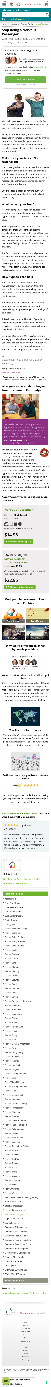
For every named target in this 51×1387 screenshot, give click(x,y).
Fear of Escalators (13, 1014)
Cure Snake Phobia (13, 911)
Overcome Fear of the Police (18, 1244)
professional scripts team (24, 666)
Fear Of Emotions (13, 1010)
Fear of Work (11, 1193)
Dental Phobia (11, 920)
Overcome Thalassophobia (17, 1248)
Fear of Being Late (13, 933)
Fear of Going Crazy (14, 1052)
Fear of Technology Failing (17, 1146)
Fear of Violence (12, 1176)
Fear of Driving (11, 997)
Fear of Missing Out (14, 1095)
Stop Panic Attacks (13, 1261)
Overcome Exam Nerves (16, 1231)
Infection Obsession (14, 1206)
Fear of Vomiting (12, 1180)
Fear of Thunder (12, 1163)
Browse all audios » (14, 1280)
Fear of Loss (10, 1078)
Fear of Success (12, 1142)
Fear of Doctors (12, 988)
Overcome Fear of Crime (16, 1236)
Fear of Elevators (13, 1005)
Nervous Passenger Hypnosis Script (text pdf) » (24, 1293)
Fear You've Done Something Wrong (21, 1197)
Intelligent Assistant (17, 19)
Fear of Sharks (11, 1133)
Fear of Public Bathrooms (16, 1120)
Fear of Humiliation (13, 1065)
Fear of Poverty (12, 1116)
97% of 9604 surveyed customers (20, 813)
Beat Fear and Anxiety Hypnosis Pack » (21, 879)
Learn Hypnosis (25, 1328)
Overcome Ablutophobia (16, 1227)
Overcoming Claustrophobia (17, 1253)
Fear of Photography (14, 1108)
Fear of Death (11, 984)
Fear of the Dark (12, 1155)
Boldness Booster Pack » (15, 883)
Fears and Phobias (14, 894)
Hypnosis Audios (26, 1331)
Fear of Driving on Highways (18, 1001)
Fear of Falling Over (14, 1027)
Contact (25, 1347)
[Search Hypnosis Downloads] (47, 14)
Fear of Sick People (14, 1137)
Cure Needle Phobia (14, 907)
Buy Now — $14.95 (25, 79)
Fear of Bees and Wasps (16, 929)
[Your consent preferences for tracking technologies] (46, 1382)
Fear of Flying (11, 1035)
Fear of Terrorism (13, 1150)
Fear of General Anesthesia (17, 1044)
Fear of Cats (10, 963)
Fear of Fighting (12, 1031)
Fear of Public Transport (16, 1125)
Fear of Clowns (12, 975)
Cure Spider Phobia (14, 916)
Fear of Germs (11, 1048)
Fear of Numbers (12, 1099)
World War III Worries (15, 1274)
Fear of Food (10, 1039)
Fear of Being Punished (15, 937)
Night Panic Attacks (14, 1219)
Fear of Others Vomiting (16, 1103)
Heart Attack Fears (13, 1201)
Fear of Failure (11, 1018)
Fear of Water (11, 1184)
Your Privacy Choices (20, 1379)
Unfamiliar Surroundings (16, 1270)
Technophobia (11, 1265)
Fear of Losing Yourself (15, 1074)
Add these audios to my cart (21, 587)
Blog (25, 1338)
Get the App (25, 1360)
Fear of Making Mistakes (16, 1086)
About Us (25, 1325)
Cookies (25, 1353)
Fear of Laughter (12, 1069)
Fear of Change (12, 967)
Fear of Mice (10, 1091)
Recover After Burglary (15, 1257)
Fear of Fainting (12, 1022)
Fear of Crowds (12, 980)
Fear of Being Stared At (15, 941)
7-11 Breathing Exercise (16, 562)
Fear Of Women (12, 1189)
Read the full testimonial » (12, 373)
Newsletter (25, 1357)
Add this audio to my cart (19, 542)
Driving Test (10, 924)
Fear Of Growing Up (14, 1056)
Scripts (25, 1335)
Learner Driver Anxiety (15, 1210)
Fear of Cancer (11, 958)
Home (25, 1322)
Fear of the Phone (13, 1159)
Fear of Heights (12, 1061)
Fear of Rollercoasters (15, 1129)
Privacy (25, 1350)
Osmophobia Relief (13, 1223)
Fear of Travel (11, 1172)
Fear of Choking (12, 971)
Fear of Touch (11, 1167)
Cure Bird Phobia (12, 903)
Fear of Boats (11, 950)
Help (25, 1344)
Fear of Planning (12, 1112)
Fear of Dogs (11, 992)
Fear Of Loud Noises (14, 1082)
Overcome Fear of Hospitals (18, 1240)
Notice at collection (12, 1384)
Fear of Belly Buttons (14, 946)
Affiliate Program (25, 1341)
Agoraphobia (10, 899)
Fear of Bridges (12, 954)
